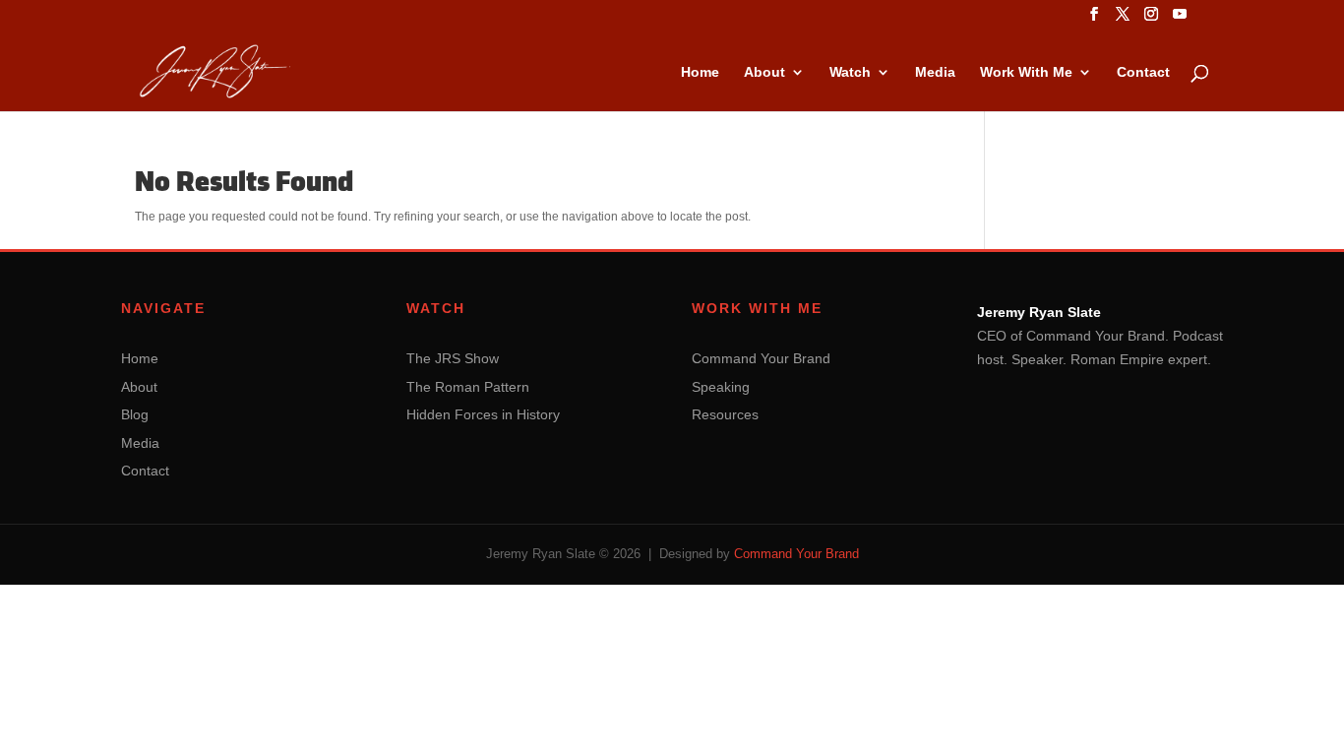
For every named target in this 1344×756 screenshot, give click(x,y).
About (764, 72)
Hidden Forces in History (483, 414)
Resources (725, 414)
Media (935, 72)
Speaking (721, 387)
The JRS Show (452, 358)
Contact (1143, 72)
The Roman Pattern (467, 387)
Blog (135, 414)
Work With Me (1026, 72)
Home (700, 72)
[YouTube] (1180, 19)
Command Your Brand (761, 358)
